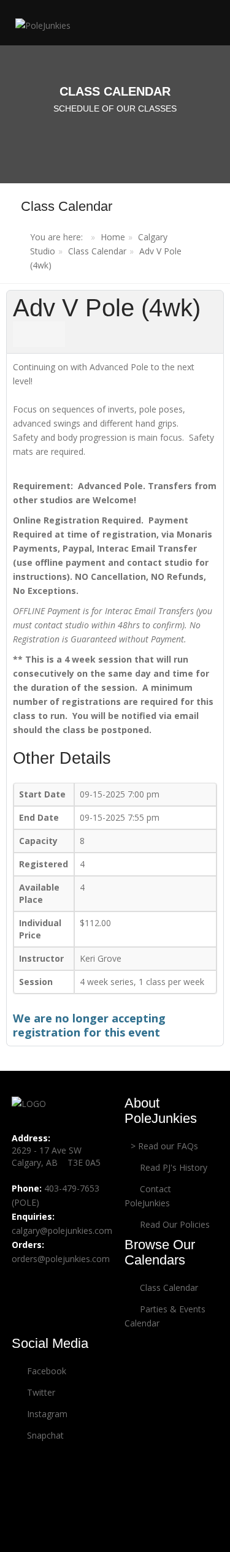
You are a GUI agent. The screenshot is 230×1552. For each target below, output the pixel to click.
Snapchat (44, 1435)
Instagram (46, 1414)
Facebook (45, 1371)
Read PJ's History (172, 1167)
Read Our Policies (173, 1224)
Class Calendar (97, 251)
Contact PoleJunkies (148, 1196)
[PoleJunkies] (40, 24)
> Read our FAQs (164, 1146)
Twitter (40, 1392)
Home (113, 237)
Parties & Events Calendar (165, 1316)
